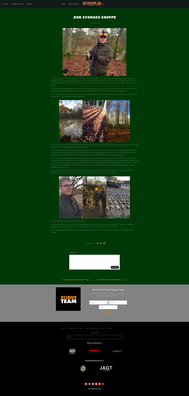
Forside (5, 4)
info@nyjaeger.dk (94, 332)
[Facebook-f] (89, 384)
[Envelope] (103, 384)
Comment (73, 252)
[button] (98, 243)
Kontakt (109, 328)
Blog (64, 4)
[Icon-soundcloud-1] (96, 384)
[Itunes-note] (99, 384)
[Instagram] (86, 384)
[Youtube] (92, 384)
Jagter (29, 4)
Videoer (102, 328)
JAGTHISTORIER (95, 23)
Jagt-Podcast (74, 4)
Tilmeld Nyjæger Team (91, 328)
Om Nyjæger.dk (17, 4)
